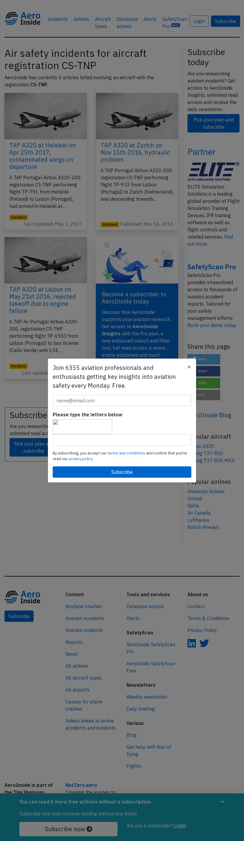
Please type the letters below (87, 415)
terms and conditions (126, 453)
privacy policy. (81, 458)
